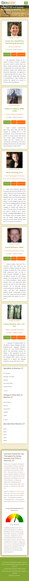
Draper (5, 415)
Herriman (5, 405)
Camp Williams (7, 402)
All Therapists (6, 373)
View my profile (21, 54)
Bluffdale (5, 412)
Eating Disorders (7, 386)
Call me (14, 54)
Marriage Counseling (8, 376)
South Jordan (6, 409)
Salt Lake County (19, 491)
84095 (5, 429)
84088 (5, 440)
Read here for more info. (14, 575)
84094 (5, 437)
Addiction (5, 380)
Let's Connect (7, 54)
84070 (5, 434)
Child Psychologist (8, 383)
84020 (5, 432)
